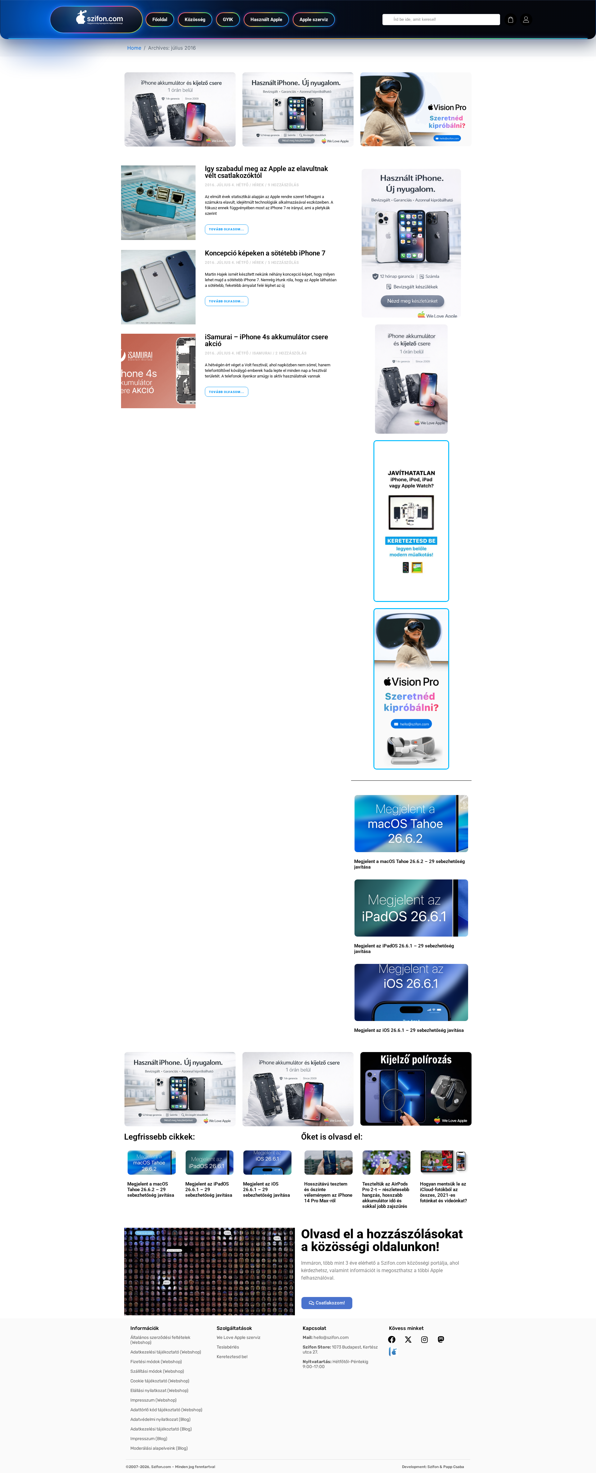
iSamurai (262, 353)
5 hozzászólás (283, 262)
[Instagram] (424, 1339)
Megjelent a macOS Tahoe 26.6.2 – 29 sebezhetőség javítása (150, 1189)
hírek (258, 185)
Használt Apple (266, 19)
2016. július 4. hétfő (227, 185)
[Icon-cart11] (510, 19)
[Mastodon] (441, 1339)
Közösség (195, 19)
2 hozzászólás (290, 353)
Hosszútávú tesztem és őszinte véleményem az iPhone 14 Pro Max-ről (328, 1192)
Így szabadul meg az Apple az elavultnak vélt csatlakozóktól (266, 172)
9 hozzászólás (283, 185)
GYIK (228, 19)
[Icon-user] (526, 19)
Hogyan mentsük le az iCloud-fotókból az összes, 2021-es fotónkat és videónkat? (443, 1192)
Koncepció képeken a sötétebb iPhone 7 (265, 253)
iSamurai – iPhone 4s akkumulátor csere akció (266, 340)
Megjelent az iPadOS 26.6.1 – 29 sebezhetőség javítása (208, 1189)
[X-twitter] (408, 1339)
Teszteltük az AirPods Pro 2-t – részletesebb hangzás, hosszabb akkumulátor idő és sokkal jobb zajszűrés (385, 1195)
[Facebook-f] (391, 1339)
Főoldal (159, 19)
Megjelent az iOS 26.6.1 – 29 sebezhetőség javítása (409, 1030)
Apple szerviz (314, 19)
